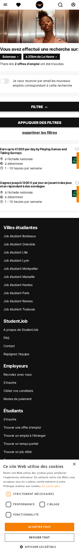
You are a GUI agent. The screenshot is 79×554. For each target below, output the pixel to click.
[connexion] (73, 5)
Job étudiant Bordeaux (20, 236)
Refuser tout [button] (39, 537)
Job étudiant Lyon (16, 260)
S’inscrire (10, 382)
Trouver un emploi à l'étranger (25, 435)
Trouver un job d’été (18, 452)
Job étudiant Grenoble (19, 244)
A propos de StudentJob (21, 329)
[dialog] (39, 507)
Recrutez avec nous (18, 374)
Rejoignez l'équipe (16, 354)
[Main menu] (5, 5)
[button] (39, 547)
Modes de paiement (18, 399)
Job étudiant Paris (16, 293)
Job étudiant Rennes (18, 301)
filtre (37, 107)
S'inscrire (10, 419)
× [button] (74, 464)
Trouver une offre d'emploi (22, 427)
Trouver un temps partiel (21, 443)
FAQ (6, 338)
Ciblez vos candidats (18, 391)
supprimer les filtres (39, 132)
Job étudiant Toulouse (19, 309)
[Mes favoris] (18, 4)
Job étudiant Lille (16, 252)
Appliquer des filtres (39, 122)
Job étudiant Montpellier (21, 268)
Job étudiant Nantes (18, 285)
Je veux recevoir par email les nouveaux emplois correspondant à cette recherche (42, 83)
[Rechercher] (62, 4)
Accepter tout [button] (39, 527)
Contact (9, 346)
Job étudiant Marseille (19, 277)
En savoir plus (51, 486)
